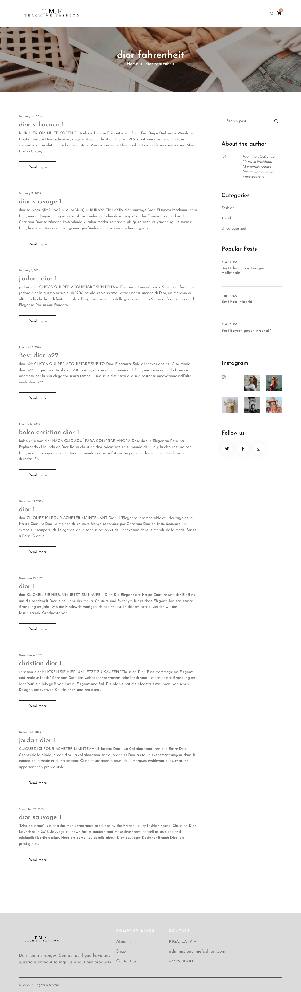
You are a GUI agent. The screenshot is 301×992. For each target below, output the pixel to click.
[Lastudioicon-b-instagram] (258, 448)
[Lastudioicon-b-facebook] (242, 448)
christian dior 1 (40, 663)
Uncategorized (234, 229)
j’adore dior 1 (38, 279)
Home (132, 64)
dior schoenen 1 (41, 125)
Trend (226, 218)
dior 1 (27, 509)
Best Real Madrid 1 (238, 302)
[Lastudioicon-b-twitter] (227, 448)
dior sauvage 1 (40, 201)
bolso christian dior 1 (49, 432)
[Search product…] (272, 14)
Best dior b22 (38, 355)
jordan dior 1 (37, 740)
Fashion (228, 208)
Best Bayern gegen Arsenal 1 (246, 331)
